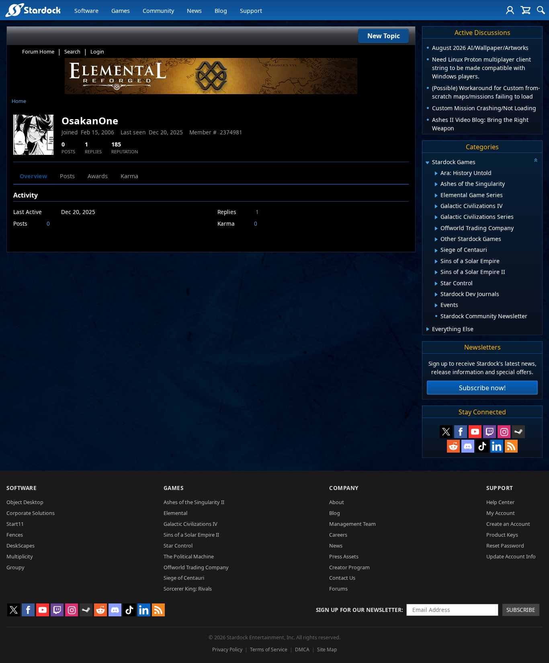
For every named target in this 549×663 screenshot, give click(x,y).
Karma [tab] (129, 176)
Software (86, 10)
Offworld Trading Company (196, 567)
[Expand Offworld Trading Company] (436, 228)
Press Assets (343, 556)
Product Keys (502, 534)
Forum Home (38, 51)
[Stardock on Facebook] (460, 431)
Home (19, 101)
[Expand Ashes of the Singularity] (436, 184)
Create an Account (508, 523)
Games (120, 10)
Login (97, 51)
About (336, 502)
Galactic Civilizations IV (190, 523)
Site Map (327, 649)
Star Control (178, 545)
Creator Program (349, 567)
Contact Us (342, 577)
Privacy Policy (227, 649)
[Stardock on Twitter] (446, 431)
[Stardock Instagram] (504, 431)
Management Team (352, 523)
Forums (338, 588)
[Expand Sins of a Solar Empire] (436, 261)
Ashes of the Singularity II (194, 502)
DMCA (302, 649)
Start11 (15, 523)
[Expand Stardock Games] (427, 162)
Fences (14, 534)
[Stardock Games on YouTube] (475, 431)
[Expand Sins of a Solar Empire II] (436, 272)
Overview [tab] (33, 176)
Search (72, 51)
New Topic (383, 35)
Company (343, 488)
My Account (500, 513)
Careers (338, 534)
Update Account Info (511, 556)
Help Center (500, 502)
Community (158, 10)
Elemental (175, 513)
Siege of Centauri (184, 577)
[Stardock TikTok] (482, 446)
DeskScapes (20, 545)
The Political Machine (189, 556)
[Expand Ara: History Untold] (436, 173)
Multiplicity (19, 556)
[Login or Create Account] (510, 10)
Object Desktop (24, 502)
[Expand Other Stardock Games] (436, 239)
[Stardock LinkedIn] (497, 446)
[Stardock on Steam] (518, 431)
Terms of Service (268, 649)
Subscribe (520, 610)
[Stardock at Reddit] (453, 446)
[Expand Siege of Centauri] (436, 251)
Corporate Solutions (30, 513)
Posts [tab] (67, 176)
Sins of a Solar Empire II (191, 534)
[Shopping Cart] (525, 10)
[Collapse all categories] (536, 160)
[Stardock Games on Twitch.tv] (489, 431)
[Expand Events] (436, 305)
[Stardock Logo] (32, 10)
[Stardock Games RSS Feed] (511, 446)
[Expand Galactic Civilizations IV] (436, 206)
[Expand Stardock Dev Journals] (436, 294)
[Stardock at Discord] (468, 446)
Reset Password (505, 545)
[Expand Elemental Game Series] (436, 196)
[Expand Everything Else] (427, 329)
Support (251, 10)
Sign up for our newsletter (359, 610)
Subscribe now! (482, 387)
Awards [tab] (98, 176)
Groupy (15, 567)
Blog (221, 10)
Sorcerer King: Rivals (188, 588)
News (194, 10)
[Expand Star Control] (436, 284)
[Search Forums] (541, 10)
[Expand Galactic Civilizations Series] (436, 217)
